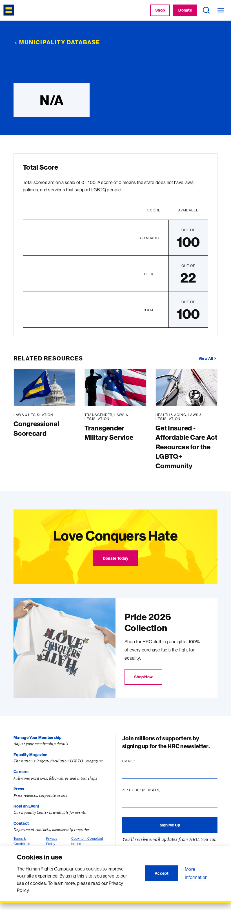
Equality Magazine (30, 754)
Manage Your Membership (37, 737)
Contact (21, 823)
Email (139, 761)
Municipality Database (59, 42)
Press (19, 788)
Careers (21, 771)
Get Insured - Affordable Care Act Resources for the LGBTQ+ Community (186, 447)
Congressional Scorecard (36, 428)
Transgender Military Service (109, 433)
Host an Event (26, 806)
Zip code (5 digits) (152, 790)
